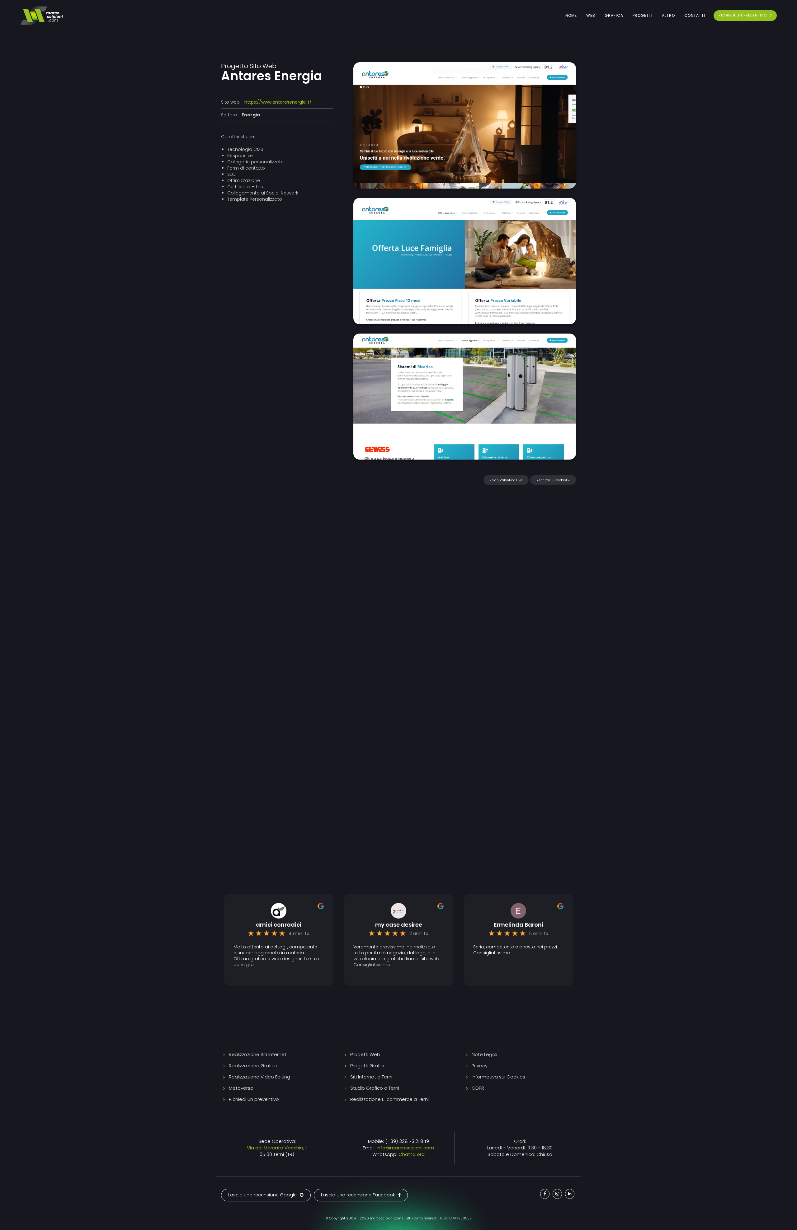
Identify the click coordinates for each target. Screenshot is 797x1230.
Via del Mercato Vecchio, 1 (277, 1147)
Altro (668, 15)
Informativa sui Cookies (498, 1076)
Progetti (643, 15)
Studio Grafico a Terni (374, 1088)
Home (571, 15)
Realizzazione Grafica (253, 1065)
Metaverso (241, 1088)
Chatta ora (411, 1154)
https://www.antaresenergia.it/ (278, 102)
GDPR (478, 1088)
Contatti (694, 15)
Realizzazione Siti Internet (257, 1054)
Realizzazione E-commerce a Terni (389, 1099)
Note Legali (484, 1054)
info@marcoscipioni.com (405, 1147)
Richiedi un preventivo (254, 1099)
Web (590, 15)
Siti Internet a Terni (371, 1076)
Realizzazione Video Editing (259, 1076)
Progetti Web (365, 1054)
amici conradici (278, 924)
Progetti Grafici (367, 1065)
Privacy (480, 1065)
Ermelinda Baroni (518, 924)
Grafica (614, 15)
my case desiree (398, 924)
